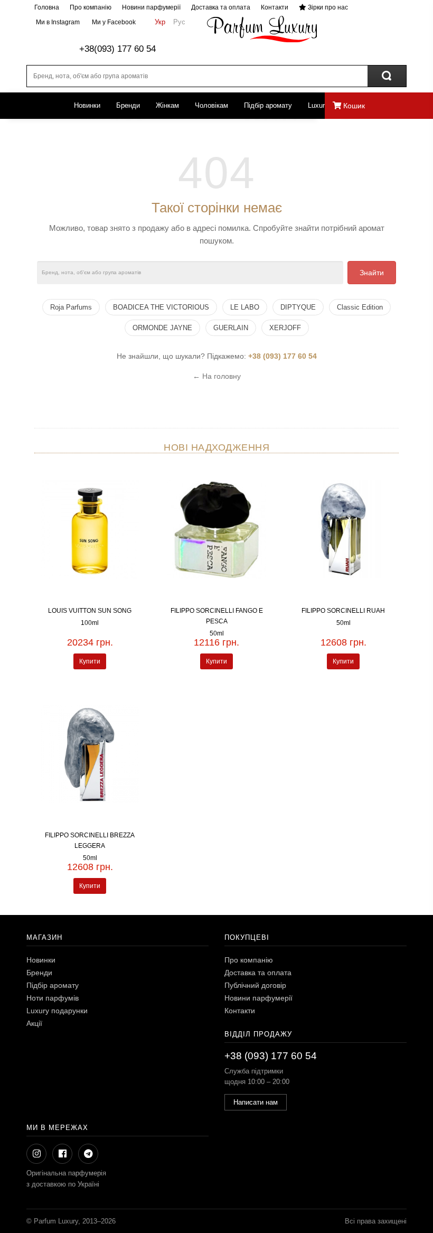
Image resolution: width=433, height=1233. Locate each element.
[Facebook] (62, 1154)
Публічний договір (255, 985)
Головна (46, 7)
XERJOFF (285, 328)
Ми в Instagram (57, 22)
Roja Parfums (71, 307)
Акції (34, 1023)
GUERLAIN (230, 328)
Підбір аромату (268, 105)
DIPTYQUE (298, 307)
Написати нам (255, 1102)
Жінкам (167, 105)
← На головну (217, 376)
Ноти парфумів (52, 998)
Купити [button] (89, 661)
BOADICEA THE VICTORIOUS (161, 307)
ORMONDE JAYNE (162, 328)
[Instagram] (36, 1154)
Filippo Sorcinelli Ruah (343, 610)
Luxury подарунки (57, 1010)
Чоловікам (211, 105)
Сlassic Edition (360, 307)
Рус (179, 22)
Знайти (372, 272)
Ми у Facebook (113, 22)
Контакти (274, 7)
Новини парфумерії (151, 7)
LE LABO (244, 307)
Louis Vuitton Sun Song (89, 610)
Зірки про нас (327, 7)
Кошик (353, 105)
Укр (160, 22)
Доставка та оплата (220, 7)
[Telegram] (88, 1154)
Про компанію (90, 7)
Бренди (128, 105)
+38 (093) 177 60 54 (282, 356)
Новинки (87, 105)
